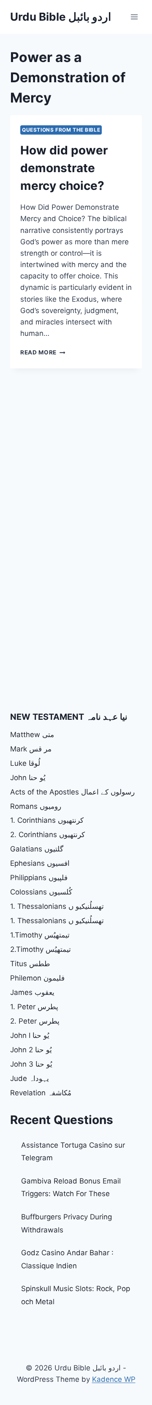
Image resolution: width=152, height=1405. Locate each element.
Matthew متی (32, 734)
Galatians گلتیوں (36, 849)
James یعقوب (32, 992)
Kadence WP (114, 1379)
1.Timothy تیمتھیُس (40, 935)
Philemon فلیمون (37, 978)
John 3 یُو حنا (31, 1064)
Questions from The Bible (61, 130)
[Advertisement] (76, 454)
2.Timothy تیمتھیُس (40, 949)
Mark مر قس (31, 749)
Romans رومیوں (35, 806)
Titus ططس (30, 963)
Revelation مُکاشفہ (40, 1093)
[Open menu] (134, 16)
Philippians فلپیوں (39, 877)
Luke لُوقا (25, 763)
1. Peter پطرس (34, 1006)
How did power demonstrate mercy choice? (64, 168)
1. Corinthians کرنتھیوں (47, 820)
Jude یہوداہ (29, 1078)
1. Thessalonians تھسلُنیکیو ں (57, 906)
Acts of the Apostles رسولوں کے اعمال (72, 792)
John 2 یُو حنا (31, 1050)
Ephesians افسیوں (40, 863)
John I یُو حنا (29, 1035)
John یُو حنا (28, 777)
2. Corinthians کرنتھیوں (47, 834)
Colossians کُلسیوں (41, 892)
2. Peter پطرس (35, 1021)
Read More (42, 352)
